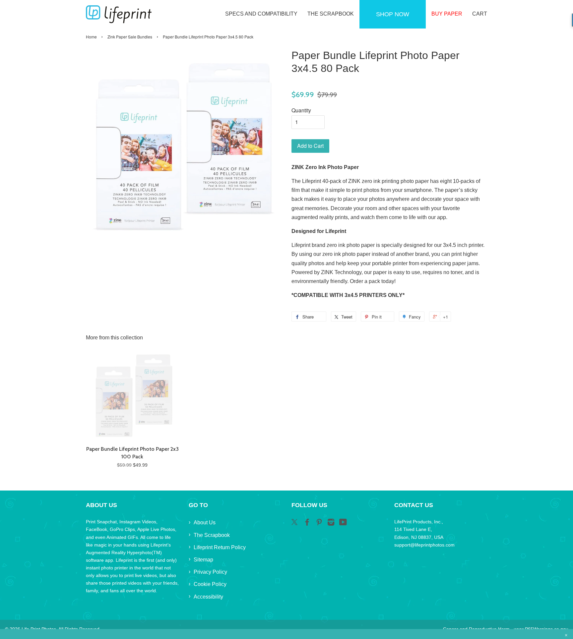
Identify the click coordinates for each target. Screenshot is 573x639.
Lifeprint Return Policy (220, 547)
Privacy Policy (210, 572)
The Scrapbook (330, 14)
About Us (205, 522)
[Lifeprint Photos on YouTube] (343, 523)
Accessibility (208, 597)
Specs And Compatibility (261, 14)
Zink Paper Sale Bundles (129, 36)
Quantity (301, 110)
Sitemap (203, 559)
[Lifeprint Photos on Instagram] (331, 523)
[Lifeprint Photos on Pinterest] (319, 523)
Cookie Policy (210, 584)
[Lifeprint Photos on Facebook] (307, 523)
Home (91, 36)
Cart (479, 14)
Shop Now (392, 14)
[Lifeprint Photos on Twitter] (295, 523)
